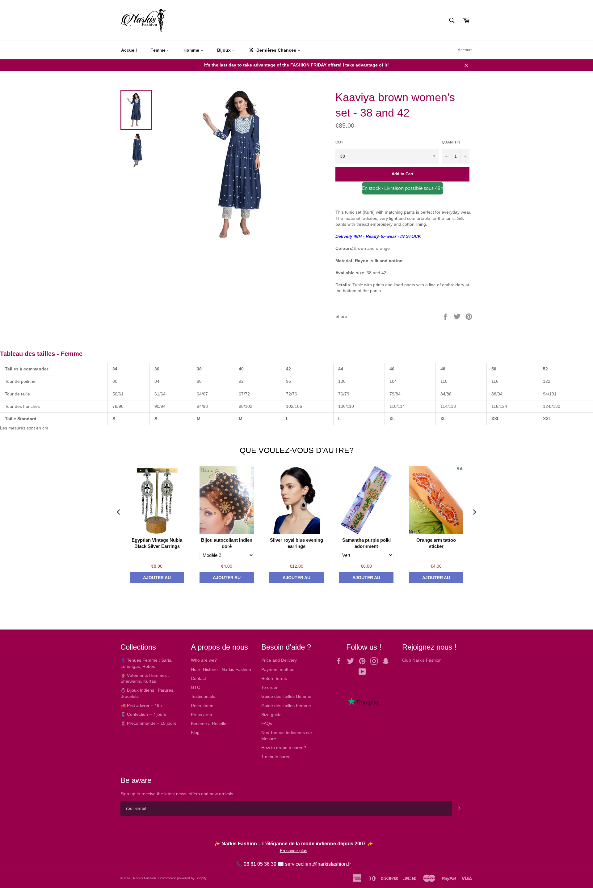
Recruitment (203, 705)
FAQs (266, 723)
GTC (195, 687)
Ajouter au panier (157, 579)
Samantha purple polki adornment (366, 543)
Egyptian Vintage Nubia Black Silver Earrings (157, 543)
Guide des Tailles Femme (286, 705)
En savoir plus (293, 850)
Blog (195, 732)
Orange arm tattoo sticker (436, 543)
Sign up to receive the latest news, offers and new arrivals (176, 793)
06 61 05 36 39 (260, 864)
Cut (339, 142)
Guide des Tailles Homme (286, 696)
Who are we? (204, 660)
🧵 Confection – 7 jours (143, 714)
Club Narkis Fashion (422, 660)
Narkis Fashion (144, 878)
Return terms (274, 678)
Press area (201, 714)
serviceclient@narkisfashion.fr (318, 864)
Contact (198, 678)
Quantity (451, 142)
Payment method (278, 669)
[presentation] (118, 512)
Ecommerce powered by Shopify (182, 878)
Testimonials (203, 696)
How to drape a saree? (283, 747)
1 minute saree (276, 756)
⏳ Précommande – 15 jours (148, 723)
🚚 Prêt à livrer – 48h (141, 705)
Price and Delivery (279, 660)
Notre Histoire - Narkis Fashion (221, 669)
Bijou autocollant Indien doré (226, 543)
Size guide (271, 714)
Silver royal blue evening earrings (296, 543)
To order (269, 687)
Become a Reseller (209, 723)
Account (465, 50)
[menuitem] (129, 50)
